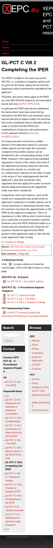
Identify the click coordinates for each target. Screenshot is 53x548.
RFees (35, 349)
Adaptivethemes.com (37, 537)
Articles (36, 340)
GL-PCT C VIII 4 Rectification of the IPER (13, 499)
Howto (5, 47)
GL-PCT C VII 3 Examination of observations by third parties (13, 431)
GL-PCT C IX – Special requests (14, 508)
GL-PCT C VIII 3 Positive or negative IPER (13, 488)
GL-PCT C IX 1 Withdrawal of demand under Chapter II (13, 520)
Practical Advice (40, 410)
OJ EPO (36, 364)
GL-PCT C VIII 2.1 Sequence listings (26, 302)
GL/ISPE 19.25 (9, 136)
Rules (35, 345)
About (5, 53)
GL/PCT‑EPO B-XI (28, 104)
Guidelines (37, 353)
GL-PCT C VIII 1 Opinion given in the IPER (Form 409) (13, 453)
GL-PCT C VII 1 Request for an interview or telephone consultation (13, 406)
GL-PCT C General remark (21, 295)
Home (5, 41)
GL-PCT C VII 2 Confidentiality (13, 419)
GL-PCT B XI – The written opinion (25, 281)
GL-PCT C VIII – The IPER (21, 299)
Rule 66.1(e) (31, 133)
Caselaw (36, 369)
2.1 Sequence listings (12, 242)
